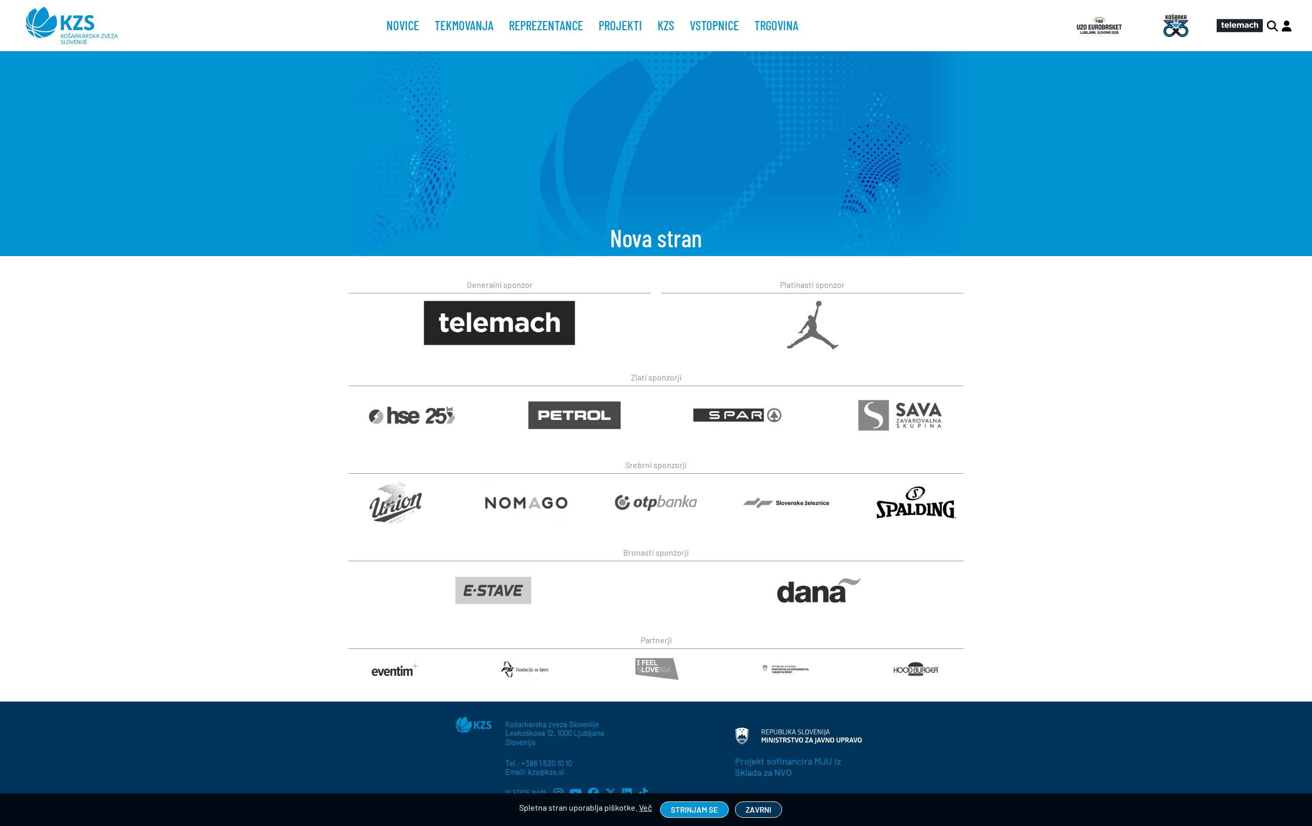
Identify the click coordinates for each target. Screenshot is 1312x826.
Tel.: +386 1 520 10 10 (538, 763)
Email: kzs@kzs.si (534, 771)
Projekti (620, 25)
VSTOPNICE (714, 25)
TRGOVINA (776, 25)
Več (645, 807)
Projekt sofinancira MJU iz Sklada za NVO (788, 766)
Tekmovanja (464, 25)
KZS (666, 25)
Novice (402, 25)
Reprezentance (546, 25)
